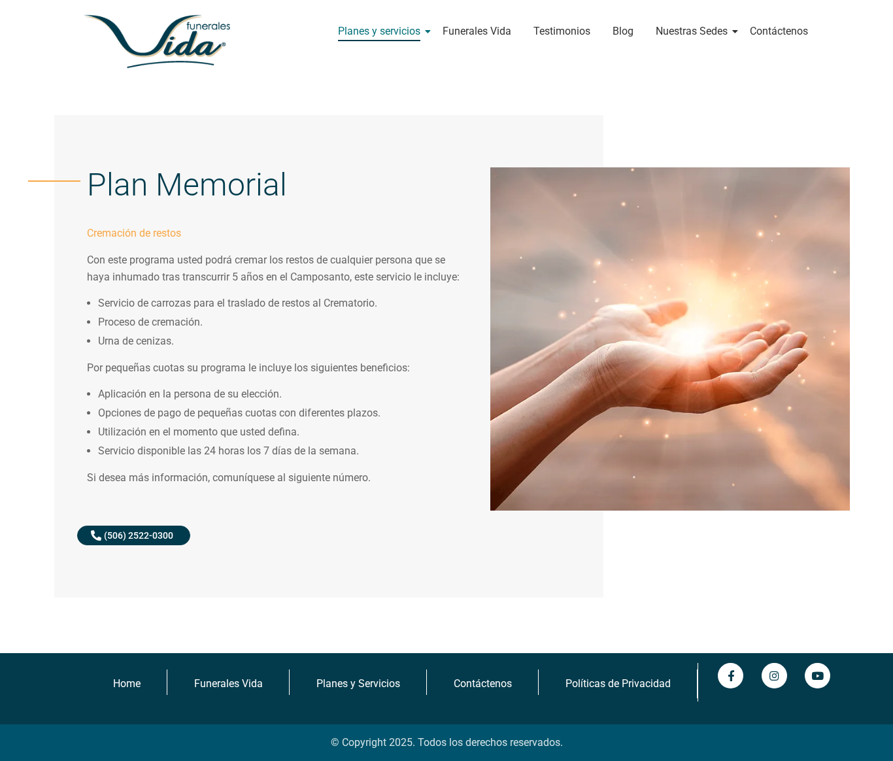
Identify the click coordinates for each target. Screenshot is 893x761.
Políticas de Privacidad (618, 683)
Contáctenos (779, 31)
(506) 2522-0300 (138, 535)
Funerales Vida (477, 31)
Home (127, 683)
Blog (623, 31)
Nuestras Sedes (692, 31)
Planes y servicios (379, 31)
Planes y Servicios (358, 683)
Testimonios (561, 31)
